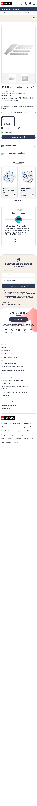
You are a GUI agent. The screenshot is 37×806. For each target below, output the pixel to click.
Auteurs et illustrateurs (8, 398)
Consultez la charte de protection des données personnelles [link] (18, 304)
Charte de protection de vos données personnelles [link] (16, 427)
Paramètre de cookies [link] (8, 431)
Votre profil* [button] (6, 275)
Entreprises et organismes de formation (14, 392)
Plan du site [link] (4, 423)
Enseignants (5, 338)
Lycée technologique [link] (7, 354)
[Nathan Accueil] (6, 3)
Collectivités (5, 395)
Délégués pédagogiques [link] (8, 435)
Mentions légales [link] (15, 423)
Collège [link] (3, 347)
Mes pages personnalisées (11, 9)
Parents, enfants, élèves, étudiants (12, 370)
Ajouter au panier (17, 137)
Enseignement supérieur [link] (8, 363)
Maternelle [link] (4, 341)
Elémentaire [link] (4, 344)
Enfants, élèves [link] (6, 374)
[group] (12, 78)
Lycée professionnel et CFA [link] (9, 357)
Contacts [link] (8, 442)
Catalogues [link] (21, 435)
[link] (15, 240)
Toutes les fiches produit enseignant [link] (12, 366)
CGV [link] (2, 442)
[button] (18, 49)
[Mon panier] (30, 3)
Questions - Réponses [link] (22, 438)
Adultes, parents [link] (6, 383)
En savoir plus (5, 302)
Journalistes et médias (8, 405)
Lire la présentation (17, 112)
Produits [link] (16, 442)
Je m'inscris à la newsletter (17, 286)
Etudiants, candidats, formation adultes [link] (12, 380)
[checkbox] (2, 291)
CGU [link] (32, 438)
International (5, 408)
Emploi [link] (19, 431)
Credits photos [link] (27, 423)
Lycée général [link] (5, 350)
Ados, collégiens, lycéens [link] (9, 377)
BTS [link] (2, 360)
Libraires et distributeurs (9, 402)
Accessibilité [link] (26, 431)
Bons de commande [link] (7, 438)
